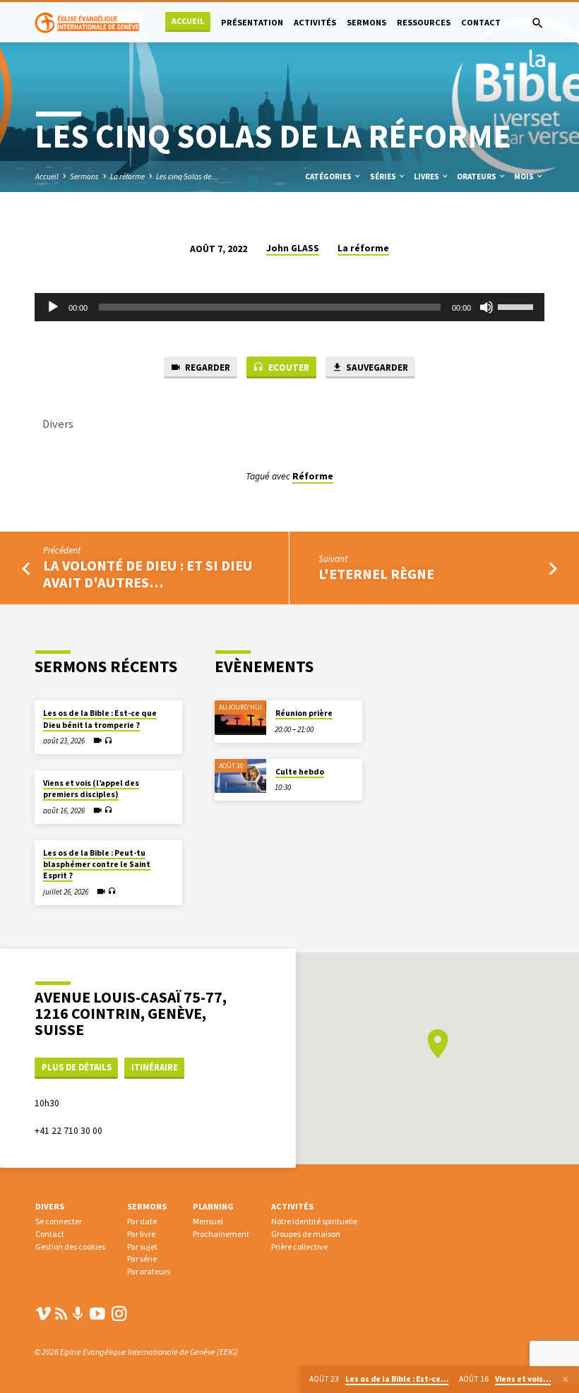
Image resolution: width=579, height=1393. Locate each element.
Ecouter (287, 367)
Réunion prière (304, 713)
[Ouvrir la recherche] (537, 23)
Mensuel (208, 1221)
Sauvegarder (376, 367)
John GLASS (292, 248)
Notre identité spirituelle (314, 1221)
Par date (142, 1221)
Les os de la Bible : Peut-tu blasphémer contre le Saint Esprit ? (96, 864)
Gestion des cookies (70, 1246)
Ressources (423, 22)
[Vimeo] (43, 1313)
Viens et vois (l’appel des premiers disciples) (91, 788)
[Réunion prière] (240, 717)
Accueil (188, 21)
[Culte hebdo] (240, 776)
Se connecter (58, 1221)
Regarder (206, 367)
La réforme (127, 176)
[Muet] (486, 307)
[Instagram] (119, 1313)
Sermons (366, 22)
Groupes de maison (305, 1233)
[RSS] (61, 1313)
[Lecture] (53, 307)
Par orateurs (148, 1271)
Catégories (329, 176)
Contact (481, 22)
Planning (213, 1206)
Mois (524, 176)
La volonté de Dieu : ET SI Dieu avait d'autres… (148, 574)
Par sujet (142, 1246)
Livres (427, 176)
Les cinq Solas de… (187, 176)
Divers (49, 1206)
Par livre (141, 1233)
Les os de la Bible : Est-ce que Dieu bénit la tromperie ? (100, 718)
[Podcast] (78, 1314)
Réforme (312, 476)
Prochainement (221, 1233)
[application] (289, 307)
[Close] (565, 1380)
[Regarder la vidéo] (97, 740)
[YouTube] (97, 1313)
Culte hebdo (299, 772)
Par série (142, 1258)
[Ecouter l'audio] (108, 741)
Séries (384, 176)
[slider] (517, 305)
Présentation (252, 22)
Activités (315, 22)
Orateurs (477, 176)
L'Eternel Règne (376, 574)
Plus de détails (77, 1067)
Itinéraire (154, 1067)
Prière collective (299, 1246)
